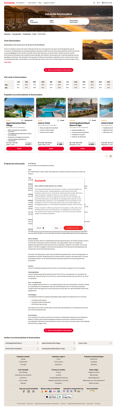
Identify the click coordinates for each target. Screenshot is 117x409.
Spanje (23, 359)
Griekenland (23, 362)
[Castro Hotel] (51, 125)
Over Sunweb (23, 372)
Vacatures (23, 378)
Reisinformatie (94, 383)
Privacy (58, 372)
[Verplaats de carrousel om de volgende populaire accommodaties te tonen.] (110, 156)
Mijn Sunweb (94, 375)
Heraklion (13, 53)
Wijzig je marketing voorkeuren (58, 380)
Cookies (58, 375)
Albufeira (94, 364)
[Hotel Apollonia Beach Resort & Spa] (82, 125)
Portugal (23, 364)
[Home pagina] (9, 3)
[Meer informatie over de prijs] (31, 144)
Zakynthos (58, 364)
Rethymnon (93, 359)
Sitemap (23, 383)
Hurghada (94, 362)
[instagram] (28, 392)
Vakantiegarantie (93, 378)
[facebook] (23, 392)
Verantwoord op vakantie (23, 375)
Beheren (39, 228)
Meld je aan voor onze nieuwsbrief (94, 380)
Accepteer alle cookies (72, 228)
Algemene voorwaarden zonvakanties (47, 403)
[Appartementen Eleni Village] (19, 125)
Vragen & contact (93, 372)
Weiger (56, 228)
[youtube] (33, 392)
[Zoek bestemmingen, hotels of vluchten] (94, 2)
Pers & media (23, 380)
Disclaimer (58, 383)
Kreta (15, 51)
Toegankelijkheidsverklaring (58, 378)
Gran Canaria (58, 362)
